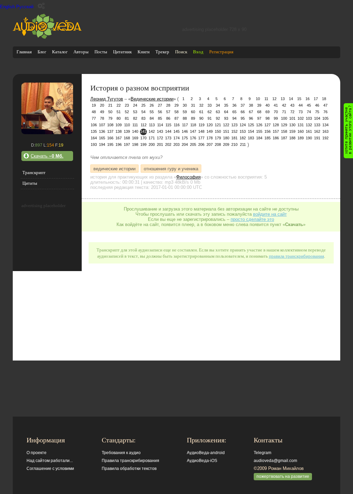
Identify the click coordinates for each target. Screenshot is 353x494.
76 (325, 112)
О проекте (37, 452)
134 (325, 125)
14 (291, 99)
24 (135, 105)
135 (94, 131)
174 (176, 138)
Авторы (81, 51)
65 (234, 112)
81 (127, 118)
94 (234, 118)
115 (168, 125)
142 (152, 131)
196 (118, 144)
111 (135, 125)
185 (267, 138)
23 (127, 105)
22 (119, 105)
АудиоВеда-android (206, 452)
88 (185, 118)
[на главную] (47, 37)
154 (251, 131)
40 (267, 105)
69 (267, 112)
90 (201, 118)
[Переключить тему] (41, 6)
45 (309, 105)
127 (267, 125)
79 (110, 118)
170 (143, 138)
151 (226, 131)
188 (292, 138)
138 (118, 131)
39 (259, 105)
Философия (188, 177)
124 (243, 125)
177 (201, 138)
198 (135, 144)
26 (152, 105)
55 (152, 112)
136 (102, 131)
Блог (42, 51)
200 (152, 144)
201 (160, 144)
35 (226, 105)
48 (94, 112)
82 (135, 118)
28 (168, 105)
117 (185, 125)
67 (251, 112)
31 (193, 105)
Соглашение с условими (50, 468)
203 (176, 144)
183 (251, 138)
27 (160, 105)
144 (168, 131)
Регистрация (221, 51)
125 (251, 125)
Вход (198, 51)
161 (309, 131)
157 (276, 131)
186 (276, 138)
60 (193, 112)
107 (102, 125)
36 (234, 105)
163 (325, 131)
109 (118, 125)
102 (300, 118)
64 (226, 112)
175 (185, 138)
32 (201, 105)
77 (94, 118)
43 (292, 105)
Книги (144, 51)
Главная (24, 51)
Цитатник (122, 51)
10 (258, 99)
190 (309, 138)
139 (127, 131)
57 (168, 112)
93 (226, 118)
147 (193, 131)
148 (201, 131)
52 (127, 112)
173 (168, 138)
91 (210, 118)
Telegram (262, 452)
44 (301, 105)
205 (193, 144)
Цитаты (29, 183)
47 (325, 105)
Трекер (162, 51)
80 (119, 118)
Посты (100, 51)
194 (102, 144)
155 (259, 131)
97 (259, 118)
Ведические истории (152, 98)
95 (243, 118)
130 (292, 125)
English (7, 6)
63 (218, 112)
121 (218, 125)
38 (251, 105)
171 (152, 138)
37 (243, 105)
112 (144, 125)
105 (325, 118)
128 (276, 125)
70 (276, 112)
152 (234, 131)
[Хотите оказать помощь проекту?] (348, 130)
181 (234, 138)
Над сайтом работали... (50, 460)
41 (276, 105)
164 (94, 138)
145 (176, 131)
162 (317, 131)
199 (143, 144)
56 (160, 112)
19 (94, 105)
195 (110, 144)
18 (324, 99)
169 (135, 138)
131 (300, 125)
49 (102, 112)
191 (317, 138)
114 (160, 125)
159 (292, 131)
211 (243, 144)
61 (201, 112)
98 (267, 118)
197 (127, 144)
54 (143, 112)
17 (316, 99)
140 (135, 131)
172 (160, 138)
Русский (24, 6)
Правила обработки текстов (129, 468)
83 (143, 118)
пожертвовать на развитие (282, 476)
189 (300, 138)
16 (307, 99)
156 (267, 131)
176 (193, 138)
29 (176, 105)
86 (168, 118)
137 (110, 131)
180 (226, 138)
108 (110, 125)
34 (218, 105)
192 (325, 138)
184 (259, 138)
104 (317, 118)
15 (299, 99)
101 (292, 118)
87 (176, 118)
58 (176, 112)
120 (209, 125)
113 (152, 125)
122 (226, 125)
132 (309, 125)
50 (110, 112)
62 (210, 112)
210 (234, 144)
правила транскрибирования (296, 256)
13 (283, 99)
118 (193, 125)
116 (177, 125)
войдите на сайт (270, 214)
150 (218, 131)
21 (110, 105)
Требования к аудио (121, 452)
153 (243, 131)
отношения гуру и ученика (171, 168)
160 (300, 131)
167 (118, 138)
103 (309, 118)
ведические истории (114, 168)
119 (201, 125)
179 (218, 138)
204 (185, 144)
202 (168, 144)
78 (102, 118)
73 (301, 112)
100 (284, 118)
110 (127, 125)
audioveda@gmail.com (275, 460)
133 (317, 125)
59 (185, 112)
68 (259, 112)
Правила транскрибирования (130, 460)
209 (226, 144)
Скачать (47, 156)
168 (127, 138)
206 (201, 144)
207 (209, 144)
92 (218, 118)
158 (284, 131)
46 (317, 105)
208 (218, 144)
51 (119, 112)
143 (160, 131)
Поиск (181, 51)
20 (102, 105)
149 (209, 131)
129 (284, 125)
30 (185, 105)
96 (251, 118)
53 (135, 112)
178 (209, 138)
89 (193, 118)
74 (309, 112)
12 (274, 99)
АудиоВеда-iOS (202, 460)
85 (160, 118)
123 (234, 125)
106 (94, 125)
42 (284, 105)
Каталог (60, 51)
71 (284, 112)
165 (102, 138)
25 (143, 105)
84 (152, 118)
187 (284, 138)
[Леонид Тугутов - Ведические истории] (47, 132)
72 (292, 112)
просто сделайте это (252, 219)
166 (110, 138)
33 (210, 105)
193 (94, 144)
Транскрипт (34, 172)
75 (317, 112)
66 (243, 112)
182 (243, 138)
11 (266, 99)
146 (185, 131)
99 (276, 118)
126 (259, 125)
